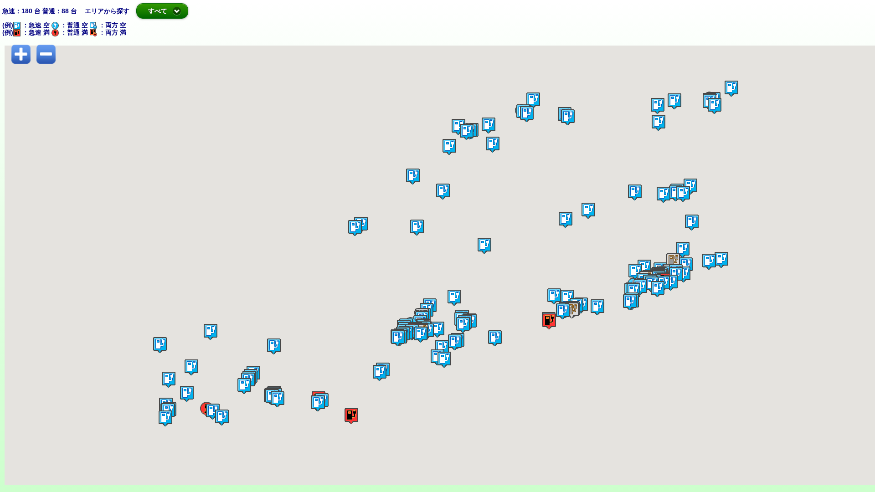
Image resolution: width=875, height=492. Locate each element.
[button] (573, 120)
